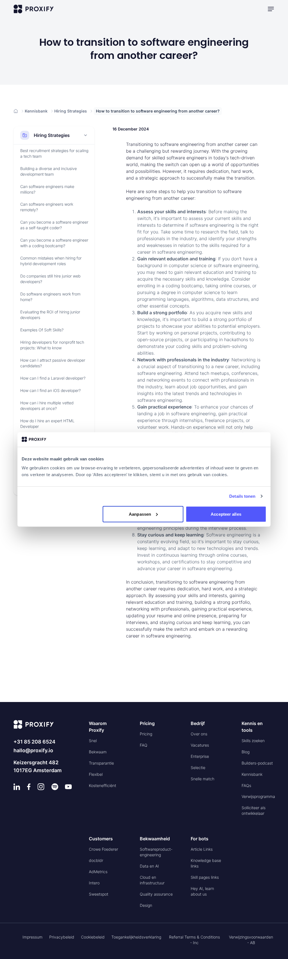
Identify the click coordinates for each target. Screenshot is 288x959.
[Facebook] (29, 786)
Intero (94, 882)
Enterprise (200, 756)
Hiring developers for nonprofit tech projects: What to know (52, 345)
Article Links (202, 849)
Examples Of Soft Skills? (42, 329)
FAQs (246, 785)
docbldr (96, 860)
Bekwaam (98, 751)
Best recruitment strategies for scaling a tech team (54, 153)
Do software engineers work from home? (50, 297)
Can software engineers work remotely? (46, 207)
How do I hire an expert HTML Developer (47, 423)
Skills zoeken (253, 740)
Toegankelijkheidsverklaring (136, 937)
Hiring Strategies (70, 111)
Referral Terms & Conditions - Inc (194, 940)
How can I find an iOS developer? (50, 390)
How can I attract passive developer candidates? (52, 363)
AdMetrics (98, 871)
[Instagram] (40, 786)
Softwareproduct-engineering (156, 852)
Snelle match (202, 778)
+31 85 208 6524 (34, 742)
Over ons (199, 733)
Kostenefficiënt (102, 785)
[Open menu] (270, 9)
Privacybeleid (61, 937)
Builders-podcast (257, 763)
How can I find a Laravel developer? (53, 378)
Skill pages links (205, 877)
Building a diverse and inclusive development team (48, 171)
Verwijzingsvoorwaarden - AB (251, 940)
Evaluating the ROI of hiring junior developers (50, 314)
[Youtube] (68, 786)
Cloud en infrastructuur (152, 880)
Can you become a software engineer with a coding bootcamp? (54, 243)
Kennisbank (36, 111)
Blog (245, 751)
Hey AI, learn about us (202, 891)
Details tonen (242, 496)
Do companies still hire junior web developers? (50, 279)
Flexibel (96, 774)
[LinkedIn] (17, 786)
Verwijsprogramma (258, 796)
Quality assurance (156, 894)
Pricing (146, 733)
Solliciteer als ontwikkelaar (254, 810)
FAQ (143, 745)
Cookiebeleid (93, 937)
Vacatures (200, 745)
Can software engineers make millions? (47, 189)
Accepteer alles (226, 513)
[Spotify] (54, 786)
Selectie (198, 767)
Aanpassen (140, 513)
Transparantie (101, 763)
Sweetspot (98, 894)
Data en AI (149, 866)
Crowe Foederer (103, 849)
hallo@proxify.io (33, 750)
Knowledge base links (206, 863)
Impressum (32, 937)
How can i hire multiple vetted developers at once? (46, 405)
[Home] (16, 111)
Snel (93, 740)
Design (146, 905)
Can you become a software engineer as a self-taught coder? (54, 225)
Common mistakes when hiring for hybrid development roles (51, 261)
